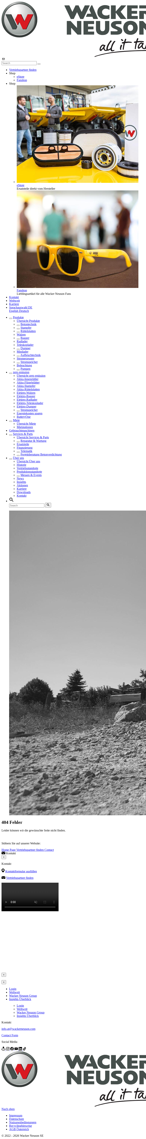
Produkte (18, 317)
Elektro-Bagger (26, 396)
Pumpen (25, 368)
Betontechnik (28, 324)
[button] (20, 307)
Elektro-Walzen (26, 392)
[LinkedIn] (21, 1049)
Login (12, 988)
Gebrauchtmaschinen (21, 430)
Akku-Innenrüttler (27, 379)
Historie (21, 464)
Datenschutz (16, 1119)
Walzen (21, 334)
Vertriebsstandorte (27, 468)
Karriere (14, 304)
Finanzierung (25, 447)
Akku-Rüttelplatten (28, 389)
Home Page (9, 849)
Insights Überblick (20, 999)
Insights (21, 482)
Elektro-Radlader (27, 399)
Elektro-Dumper (26, 406)
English (14, 311)
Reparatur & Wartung (33, 440)
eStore (20, 76)
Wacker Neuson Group (23, 995)
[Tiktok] (24, 1049)
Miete (16, 420)
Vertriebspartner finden (22, 69)
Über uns (18, 458)
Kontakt (14, 297)
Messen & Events (31, 475)
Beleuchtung (24, 365)
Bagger (25, 338)
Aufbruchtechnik (30, 355)
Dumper (25, 348)
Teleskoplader (25, 344)
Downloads (24, 492)
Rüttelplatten (28, 331)
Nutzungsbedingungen (22, 1122)
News (20, 478)
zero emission (21, 372)
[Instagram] (8, 1049)
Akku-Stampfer (26, 386)
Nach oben (8, 1109)
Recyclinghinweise (20, 1125)
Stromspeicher (29, 362)
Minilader (22, 351)
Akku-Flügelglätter (28, 382)
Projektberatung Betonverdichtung (41, 454)
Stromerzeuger (25, 358)
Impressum (15, 1115)
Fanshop (22, 80)
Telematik (26, 451)
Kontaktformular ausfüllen (21, 871)
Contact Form (10, 1035)
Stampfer (26, 327)
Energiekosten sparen (29, 413)
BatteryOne (24, 416)
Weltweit (14, 300)
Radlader (22, 341)
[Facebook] (12, 1049)
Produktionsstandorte (29, 471)
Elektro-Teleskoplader (30, 403)
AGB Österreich (19, 1129)
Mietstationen (25, 427)
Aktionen (22, 485)
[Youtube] (16, 1049)
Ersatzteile (23, 444)
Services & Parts (23, 434)
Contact (49, 849)
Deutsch (24, 311)
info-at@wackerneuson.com (18, 1028)
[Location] (4, 1049)
